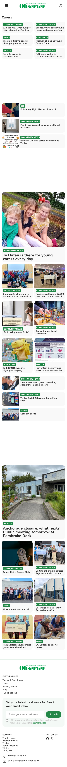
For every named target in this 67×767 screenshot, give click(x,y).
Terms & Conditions (12, 680)
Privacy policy (9, 686)
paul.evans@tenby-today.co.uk (23, 760)
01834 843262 (18, 755)
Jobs (4, 689)
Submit (53, 714)
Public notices (9, 692)
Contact (6, 683)
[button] (6, 5)
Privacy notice (39, 723)
